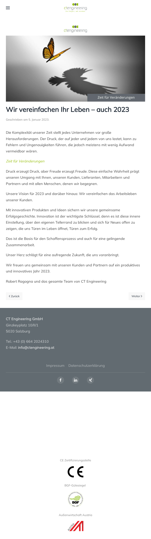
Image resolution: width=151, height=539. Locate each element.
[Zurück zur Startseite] (75, 8)
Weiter (136, 296)
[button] (8, 8)
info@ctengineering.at (36, 347)
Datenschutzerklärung (86, 365)
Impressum (55, 365)
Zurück (15, 296)
